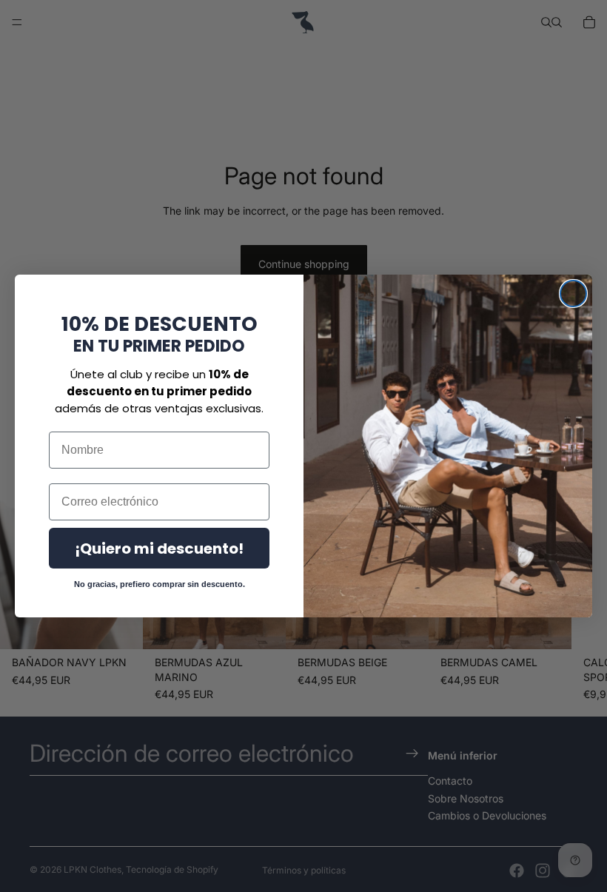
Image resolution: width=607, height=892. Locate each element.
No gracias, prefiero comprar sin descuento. (159, 584)
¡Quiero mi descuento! (159, 548)
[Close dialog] (573, 293)
